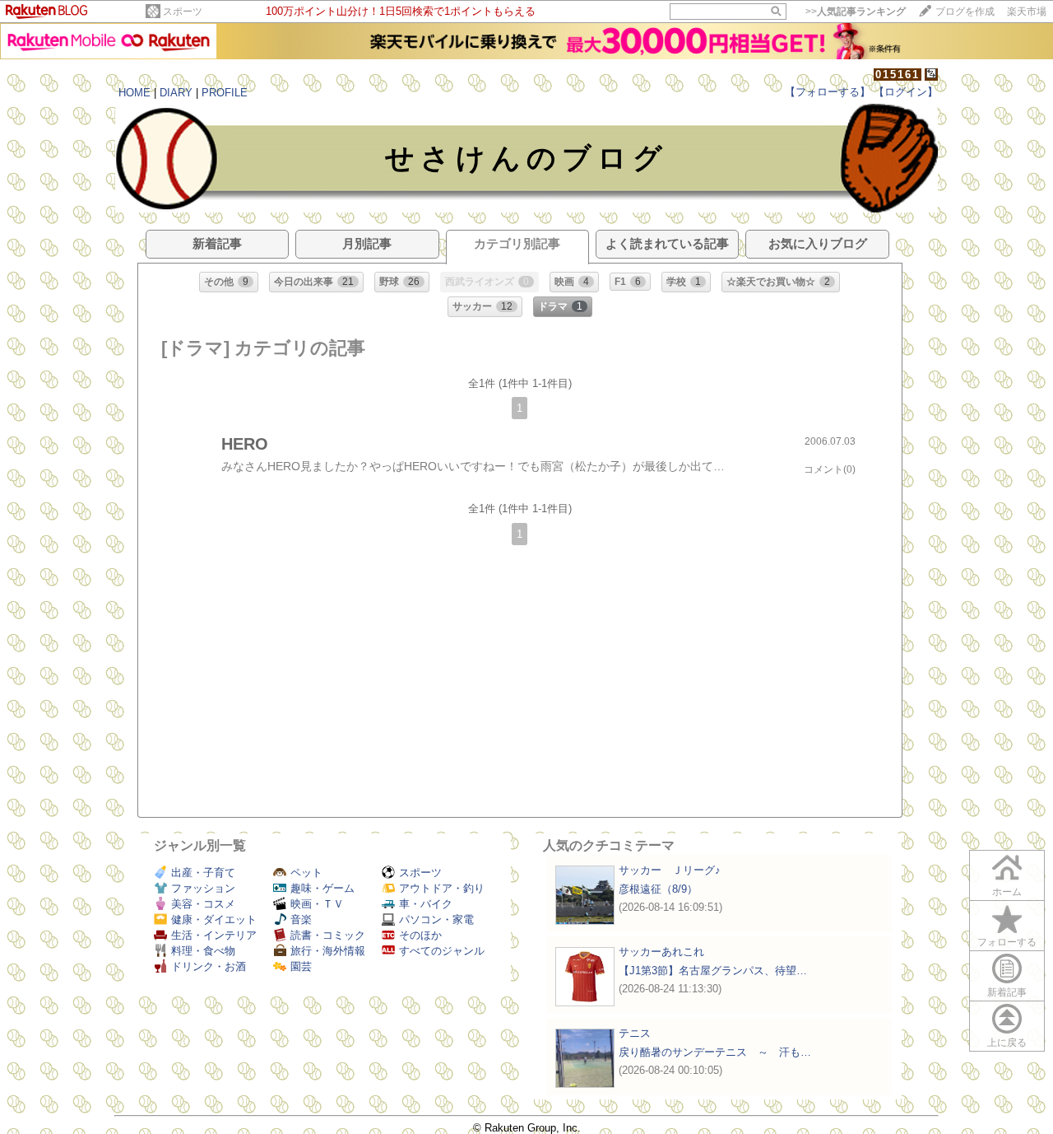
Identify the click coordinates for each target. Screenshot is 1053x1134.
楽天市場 (1026, 11)
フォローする (1007, 942)
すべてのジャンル (442, 951)
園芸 (301, 966)
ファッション (203, 888)
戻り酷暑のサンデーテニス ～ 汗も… (715, 1052)
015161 (897, 74)
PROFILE (225, 92)
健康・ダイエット (214, 919)
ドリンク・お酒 (208, 966)
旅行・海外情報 (327, 951)
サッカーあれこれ (661, 951)
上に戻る (1007, 1042)
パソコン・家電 (436, 919)
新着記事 (1007, 992)
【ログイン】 (906, 92)
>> (855, 11)
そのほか (420, 935)
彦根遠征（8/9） (658, 889)
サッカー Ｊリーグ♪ (670, 870)
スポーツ (182, 11)
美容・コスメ (203, 904)
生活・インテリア (214, 935)
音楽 (301, 919)
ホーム (1007, 892)
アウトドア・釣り (442, 888)
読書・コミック (327, 935)
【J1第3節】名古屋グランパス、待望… (713, 970)
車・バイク (425, 904)
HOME (134, 92)
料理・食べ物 (203, 951)
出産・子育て (203, 872)
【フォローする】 (827, 92)
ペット (306, 872)
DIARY (176, 92)
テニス (635, 1033)
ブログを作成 (965, 11)
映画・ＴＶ (317, 904)
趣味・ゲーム (322, 888)
